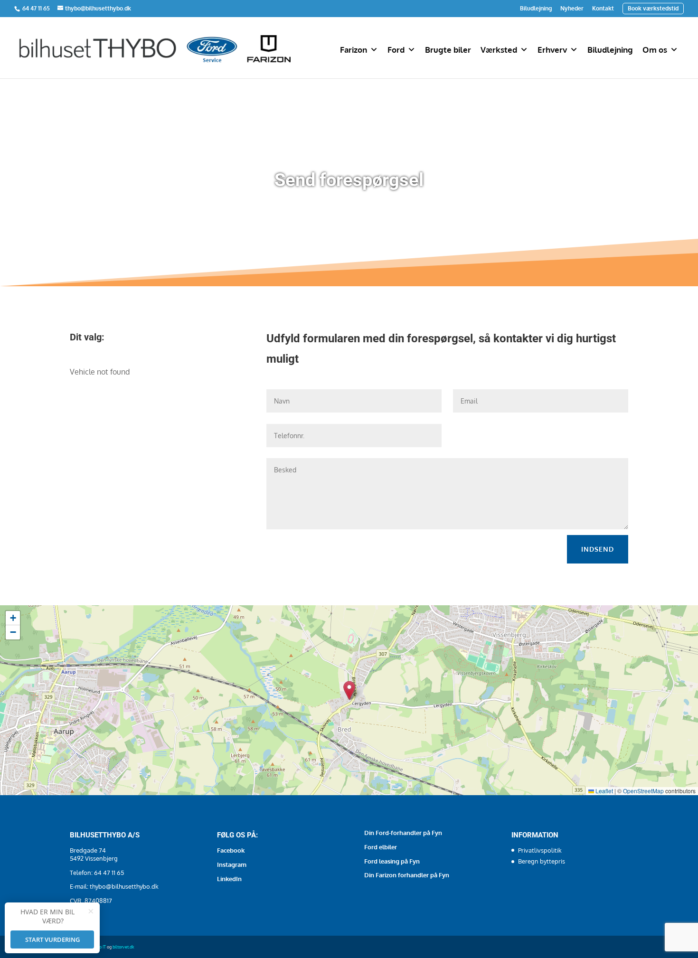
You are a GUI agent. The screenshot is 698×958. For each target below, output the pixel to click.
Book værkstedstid (653, 8)
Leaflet (603, 791)
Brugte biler (448, 50)
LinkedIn (229, 879)
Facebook (231, 850)
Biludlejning (536, 8)
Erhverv (552, 50)
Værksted (499, 50)
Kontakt (603, 8)
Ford (396, 50)
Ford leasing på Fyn (392, 861)
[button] (349, 690)
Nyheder (572, 8)
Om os (654, 50)
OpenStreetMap (643, 791)
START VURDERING (52, 939)
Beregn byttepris (541, 861)
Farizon (353, 50)
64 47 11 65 (36, 8)
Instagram (231, 864)
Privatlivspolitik (540, 850)
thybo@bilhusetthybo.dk (124, 886)
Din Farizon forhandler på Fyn (406, 875)
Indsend (597, 549)
